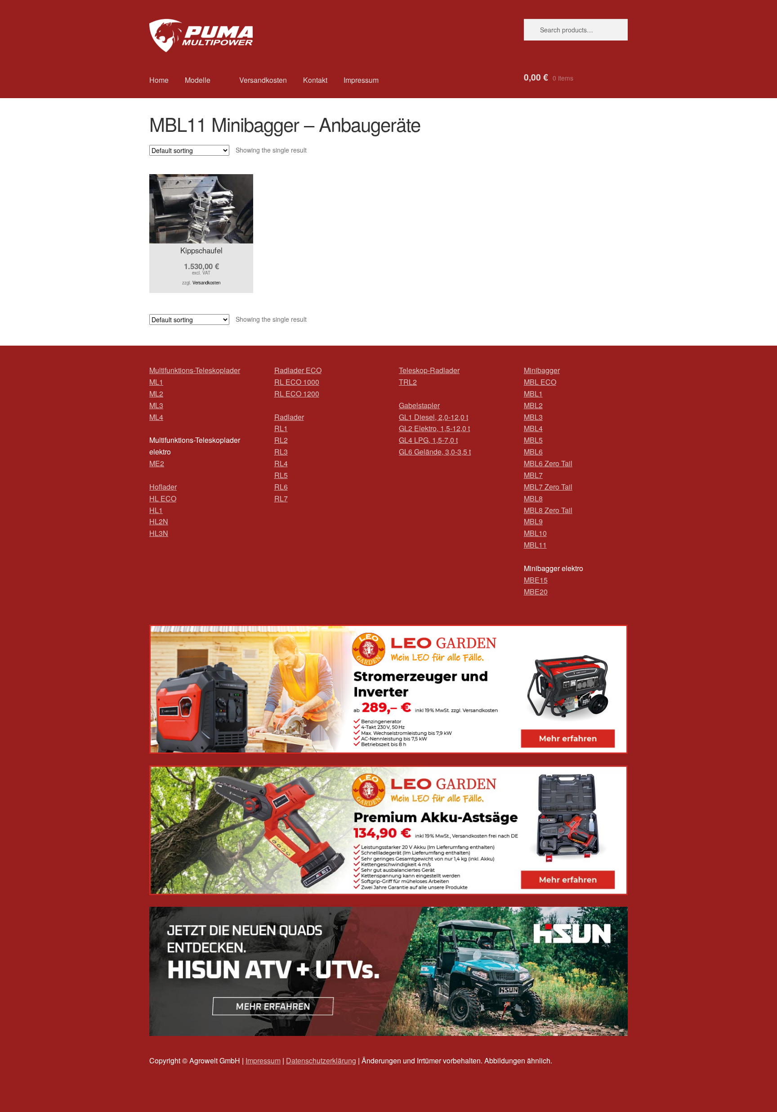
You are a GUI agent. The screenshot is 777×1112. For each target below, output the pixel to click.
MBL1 (533, 393)
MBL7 (533, 475)
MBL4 (533, 428)
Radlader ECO (298, 370)
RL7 (281, 498)
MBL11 (535, 545)
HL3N (158, 533)
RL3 (281, 451)
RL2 (281, 440)
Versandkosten (263, 80)
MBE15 (536, 580)
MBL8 (533, 498)
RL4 (281, 463)
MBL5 (533, 440)
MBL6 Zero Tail (548, 463)
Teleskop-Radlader (429, 370)
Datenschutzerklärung (321, 1060)
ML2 (156, 393)
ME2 (156, 463)
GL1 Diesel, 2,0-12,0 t (433, 417)
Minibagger (542, 370)
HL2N (158, 521)
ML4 (156, 417)
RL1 (281, 428)
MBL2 (533, 405)
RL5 (281, 475)
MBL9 (533, 521)
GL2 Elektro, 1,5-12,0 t (434, 428)
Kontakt (315, 80)
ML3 (156, 405)
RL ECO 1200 (296, 393)
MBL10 (535, 533)
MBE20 (536, 591)
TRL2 (408, 382)
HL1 (156, 510)
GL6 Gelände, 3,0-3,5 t (435, 451)
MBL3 (533, 417)
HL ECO (162, 498)
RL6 (281, 487)
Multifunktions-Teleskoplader (194, 370)
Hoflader (163, 487)
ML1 (156, 382)
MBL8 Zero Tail (548, 510)
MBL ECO (540, 382)
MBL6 (533, 451)
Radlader (289, 417)
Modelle (197, 80)
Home (159, 80)
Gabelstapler (419, 405)
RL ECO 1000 (296, 382)
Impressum (361, 80)
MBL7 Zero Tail (548, 487)
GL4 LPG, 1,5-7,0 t (428, 440)
